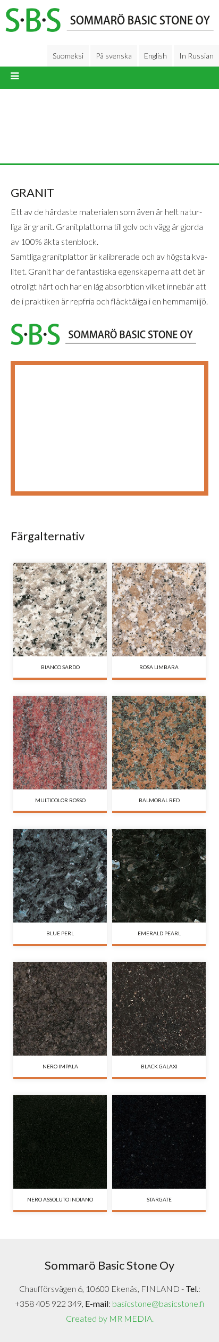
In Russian (196, 55)
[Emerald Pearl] (159, 876)
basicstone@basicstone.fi (158, 1303)
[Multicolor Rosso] (60, 742)
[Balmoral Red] (159, 742)
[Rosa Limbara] (159, 609)
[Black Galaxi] (159, 1009)
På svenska (114, 55)
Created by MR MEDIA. (110, 1318)
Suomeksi (68, 55)
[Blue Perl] (60, 876)
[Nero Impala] (60, 1009)
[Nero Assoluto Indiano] (60, 1142)
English (155, 55)
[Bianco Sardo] (60, 609)
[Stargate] (159, 1142)
